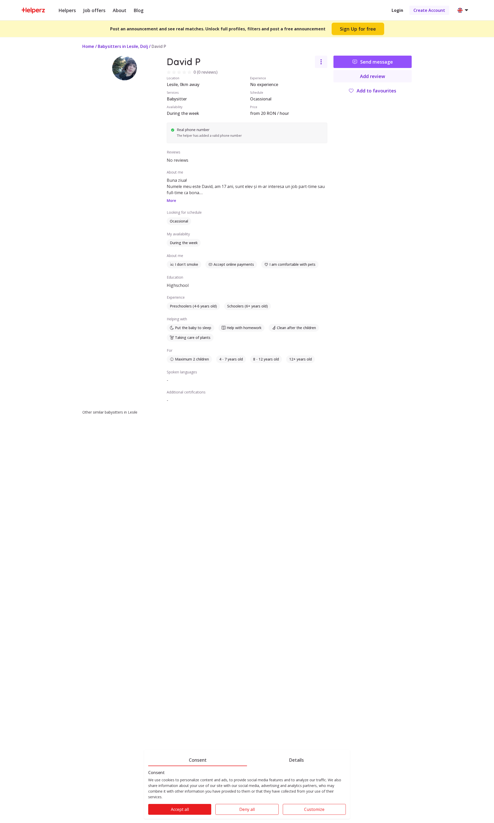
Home (88, 46)
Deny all (247, 809)
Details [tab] (296, 760)
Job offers (94, 10)
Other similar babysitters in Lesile (109, 412)
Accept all (180, 809)
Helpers (67, 10)
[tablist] (247, 759)
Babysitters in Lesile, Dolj (123, 46)
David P (159, 46)
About (119, 10)
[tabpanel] (247, 794)
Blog (139, 10)
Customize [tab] (314, 809)
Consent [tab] (198, 760)
